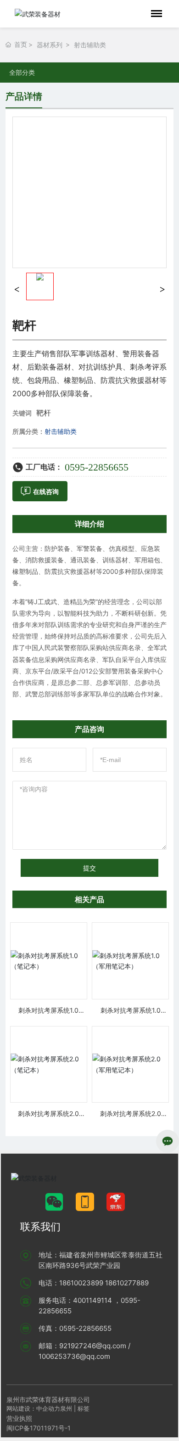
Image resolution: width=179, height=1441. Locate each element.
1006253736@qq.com (74, 1356)
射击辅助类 (90, 45)
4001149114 (92, 1300)
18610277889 (127, 1282)
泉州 (66, 1408)
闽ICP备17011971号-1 (38, 1428)
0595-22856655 (97, 467)
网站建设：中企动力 (33, 1408)
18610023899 (81, 1282)
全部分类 (22, 72)
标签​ (84, 1408)
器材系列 (49, 45)
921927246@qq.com (92, 1345)
